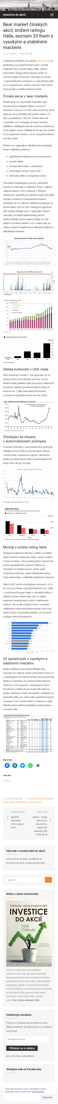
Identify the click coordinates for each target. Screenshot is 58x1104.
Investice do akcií (14, 14)
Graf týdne (43, 60)
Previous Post (18, 819)
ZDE (37, 1000)
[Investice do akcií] (29, 5)
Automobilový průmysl (43, 798)
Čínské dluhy (9, 802)
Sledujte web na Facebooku (23, 1069)
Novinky (19, 798)
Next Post (40, 823)
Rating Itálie (21, 802)
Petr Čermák (26, 53)
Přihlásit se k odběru (22, 1048)
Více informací (38, 1091)
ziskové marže (34, 802)
